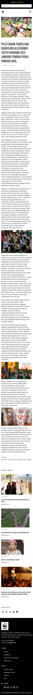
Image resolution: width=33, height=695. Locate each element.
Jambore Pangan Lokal (9, 459)
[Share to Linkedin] (13, 612)
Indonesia (20, 2)
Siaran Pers (8, 661)
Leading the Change (24, 459)
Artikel (6, 652)
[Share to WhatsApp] (10, 612)
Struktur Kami (9, 669)
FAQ (5, 678)
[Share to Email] (17, 612)
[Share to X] (6, 612)
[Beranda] (2, 11)
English (13, 2)
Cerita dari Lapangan (11, 658)
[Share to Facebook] (3, 612)
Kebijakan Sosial (9, 672)
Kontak (6, 675)
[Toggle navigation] (30, 11)
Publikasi (7, 655)
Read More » (5, 504)
